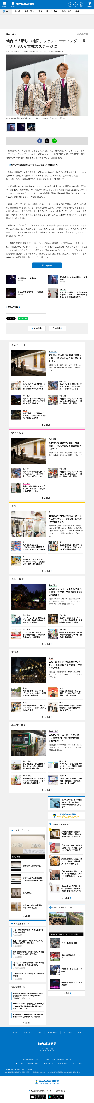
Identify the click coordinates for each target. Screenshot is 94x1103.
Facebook (70, 4)
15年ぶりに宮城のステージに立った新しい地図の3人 (34, 165)
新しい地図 (13, 306)
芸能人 (33, 51)
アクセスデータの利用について (28, 1063)
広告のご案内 (62, 1063)
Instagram (81, 4)
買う (40, 11)
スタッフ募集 (77, 1063)
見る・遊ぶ (29, 11)
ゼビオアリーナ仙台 (57, 51)
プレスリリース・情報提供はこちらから (58, 1059)
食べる (17, 11)
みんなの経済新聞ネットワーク (47, 1082)
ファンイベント (43, 51)
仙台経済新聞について (31, 1059)
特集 (77, 11)
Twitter (75, 4)
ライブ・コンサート (22, 51)
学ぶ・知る (66, 11)
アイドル (10, 51)
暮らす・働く (52, 11)
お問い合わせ (48, 1063)
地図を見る (47, 265)
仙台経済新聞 (22, 4)
